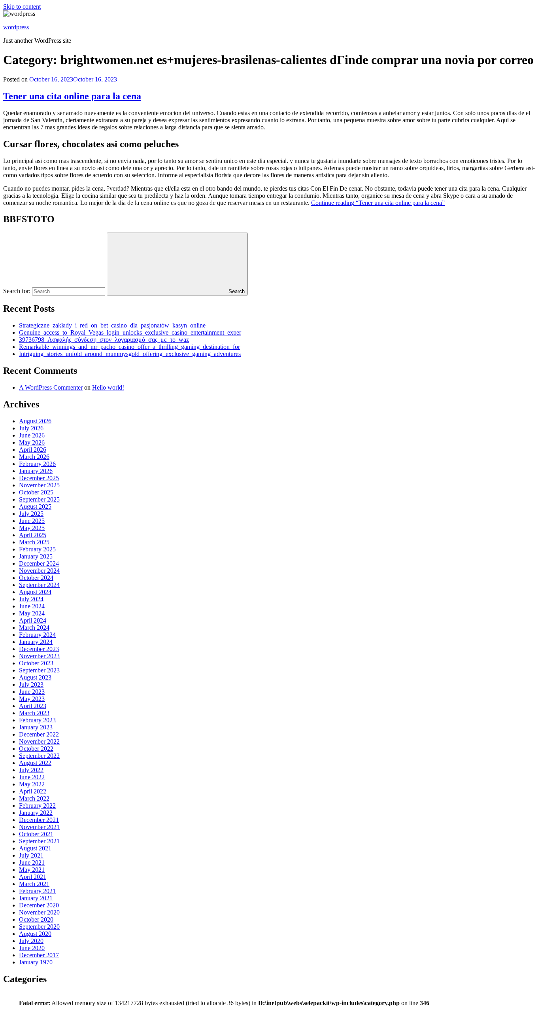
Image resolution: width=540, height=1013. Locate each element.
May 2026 (32, 442)
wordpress (16, 27)
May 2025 (32, 527)
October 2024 (36, 577)
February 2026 (37, 463)
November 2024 (39, 570)
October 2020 (36, 919)
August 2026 (35, 421)
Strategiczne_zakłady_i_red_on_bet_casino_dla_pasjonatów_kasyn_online (112, 325)
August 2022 (35, 762)
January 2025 (36, 556)
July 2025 (31, 513)
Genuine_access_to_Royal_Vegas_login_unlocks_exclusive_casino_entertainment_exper (130, 332)
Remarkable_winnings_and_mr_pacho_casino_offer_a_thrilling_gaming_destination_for (129, 346)
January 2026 (36, 471)
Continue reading (378, 202)
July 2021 (31, 855)
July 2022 (31, 770)
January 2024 (36, 641)
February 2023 (37, 720)
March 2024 (34, 627)
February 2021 (37, 891)
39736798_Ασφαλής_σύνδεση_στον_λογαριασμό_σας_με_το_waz (104, 339)
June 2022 (32, 777)
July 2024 (31, 599)
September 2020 (39, 926)
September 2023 (39, 670)
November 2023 (39, 656)
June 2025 (32, 520)
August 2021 (35, 848)
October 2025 (36, 492)
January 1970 (36, 962)
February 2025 (37, 549)
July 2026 (31, 428)
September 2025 (39, 499)
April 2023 (32, 705)
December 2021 (39, 819)
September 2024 (39, 584)
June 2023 (32, 691)
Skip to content (22, 6)
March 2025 (34, 542)
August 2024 (35, 592)
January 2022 (36, 812)
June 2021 (32, 862)
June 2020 (32, 948)
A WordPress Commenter (51, 387)
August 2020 (35, 933)
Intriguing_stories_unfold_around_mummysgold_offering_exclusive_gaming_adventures (130, 353)
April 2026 (32, 449)
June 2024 (32, 606)
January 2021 (36, 898)
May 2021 (32, 869)
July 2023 (31, 684)
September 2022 (39, 755)
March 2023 (34, 713)
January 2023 (36, 727)
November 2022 (39, 741)
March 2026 (34, 456)
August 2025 (35, 506)
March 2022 (34, 798)
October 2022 (36, 748)
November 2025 (39, 485)
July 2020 (31, 940)
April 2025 (32, 535)
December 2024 (39, 563)
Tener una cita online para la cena (72, 96)
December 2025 (39, 478)
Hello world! (108, 387)
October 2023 (36, 663)
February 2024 (37, 634)
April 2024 (32, 620)
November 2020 (39, 912)
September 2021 (39, 841)
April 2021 (32, 876)
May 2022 (32, 784)
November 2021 (39, 827)
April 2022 (32, 791)
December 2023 (39, 649)
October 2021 (36, 834)
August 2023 (35, 677)
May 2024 (32, 613)
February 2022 (37, 805)
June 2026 (32, 435)
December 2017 (39, 955)
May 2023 (32, 698)
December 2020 (39, 905)
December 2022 (39, 734)
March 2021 (34, 883)
